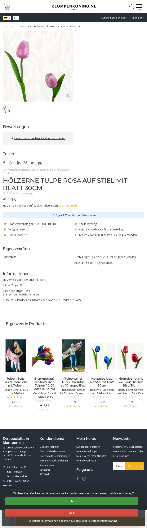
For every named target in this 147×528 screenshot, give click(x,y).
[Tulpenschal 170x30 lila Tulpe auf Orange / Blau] (73, 356)
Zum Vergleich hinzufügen (55, 169)
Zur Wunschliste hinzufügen (19, 169)
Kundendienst (47, 465)
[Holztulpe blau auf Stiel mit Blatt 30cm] (102, 356)
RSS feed (44, 474)
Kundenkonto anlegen (114, 17)
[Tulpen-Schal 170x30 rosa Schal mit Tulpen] (16, 356)
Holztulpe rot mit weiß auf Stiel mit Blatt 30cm (130, 382)
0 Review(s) (27, 193)
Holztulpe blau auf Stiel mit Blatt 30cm (102, 382)
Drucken (8, 173)
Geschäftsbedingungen (52, 451)
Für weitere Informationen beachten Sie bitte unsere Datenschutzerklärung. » (73, 520)
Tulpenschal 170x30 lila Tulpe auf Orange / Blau (73, 382)
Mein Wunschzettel (86, 460)
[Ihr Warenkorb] (7, 9)
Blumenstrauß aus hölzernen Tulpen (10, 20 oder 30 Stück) (44, 384)
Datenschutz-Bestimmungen (55, 456)
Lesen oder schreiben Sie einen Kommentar (39, 138)
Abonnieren (135, 466)
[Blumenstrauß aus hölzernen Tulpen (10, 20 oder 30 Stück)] (44, 356)
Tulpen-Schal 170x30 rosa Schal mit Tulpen (15, 382)
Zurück (12, 26)
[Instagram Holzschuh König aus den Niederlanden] (85, 479)
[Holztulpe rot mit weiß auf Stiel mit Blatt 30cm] (131, 356)
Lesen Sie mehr (68, 205)
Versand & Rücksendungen (54, 460)
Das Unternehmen (49, 446)
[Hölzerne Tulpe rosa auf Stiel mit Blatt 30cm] (38, 66)
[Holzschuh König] (73, 7)
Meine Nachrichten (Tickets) (91, 456)
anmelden (138, 17)
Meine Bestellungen (86, 451)
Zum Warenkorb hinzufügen (16, 420)
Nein (72, 512)
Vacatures (45, 469)
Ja (71, 501)
